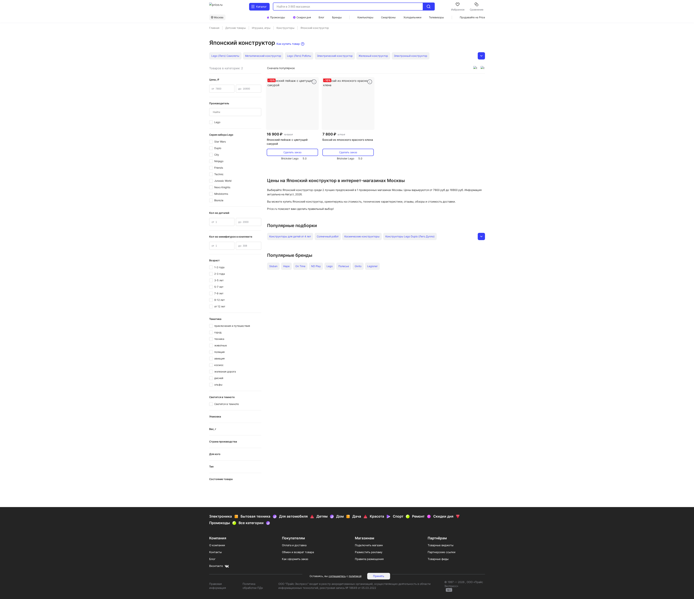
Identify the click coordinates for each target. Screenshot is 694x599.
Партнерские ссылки (441, 552)
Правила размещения (369, 559)
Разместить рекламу (368, 552)
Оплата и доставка (294, 545)
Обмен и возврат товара (298, 552)
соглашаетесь (337, 576)
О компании (217, 545)
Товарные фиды (438, 559)
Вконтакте (216, 566)
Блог (212, 559)
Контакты (215, 552)
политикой (355, 576)
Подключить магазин (369, 545)
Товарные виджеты (440, 545)
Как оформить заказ (295, 559)
